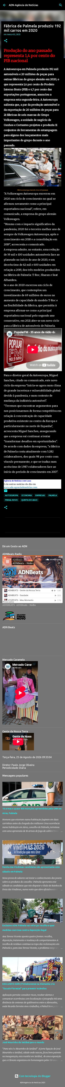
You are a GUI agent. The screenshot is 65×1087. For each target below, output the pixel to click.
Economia (27, 495)
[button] (6, 41)
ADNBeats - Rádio (26, 605)
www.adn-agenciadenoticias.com (20, 487)
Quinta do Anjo (29, 500)
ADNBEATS (8, 605)
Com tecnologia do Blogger (34, 1076)
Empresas (40, 495)
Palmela (53, 495)
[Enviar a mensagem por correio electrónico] (6, 492)
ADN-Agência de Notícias (23, 5)
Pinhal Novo (11, 500)
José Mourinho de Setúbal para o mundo (23, 1042)
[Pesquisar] (60, 5)
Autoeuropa (11, 495)
